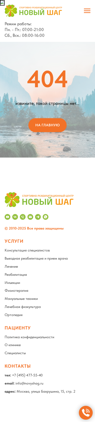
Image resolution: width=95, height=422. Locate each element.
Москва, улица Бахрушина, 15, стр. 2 (46, 391)
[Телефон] (23, 217)
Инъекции (12, 282)
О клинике (13, 345)
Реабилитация (16, 274)
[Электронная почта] (30, 217)
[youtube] (7, 217)
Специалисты (15, 353)
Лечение (11, 266)
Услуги (14, 241)
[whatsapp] (45, 217)
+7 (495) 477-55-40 (27, 375)
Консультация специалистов (27, 250)
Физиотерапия (16, 290)
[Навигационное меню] (87, 11)
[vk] (15, 217)
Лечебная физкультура (23, 306)
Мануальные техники (21, 298)
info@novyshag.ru (29, 383)
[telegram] (38, 217)
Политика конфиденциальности (29, 337)
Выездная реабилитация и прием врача (36, 258)
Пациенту (18, 328)
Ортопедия (14, 315)
